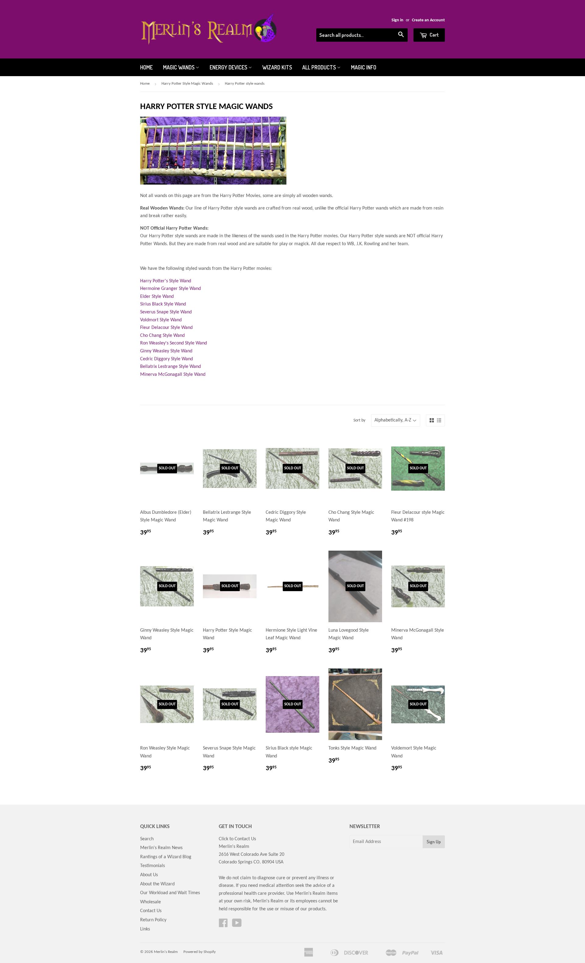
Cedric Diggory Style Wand (166, 359)
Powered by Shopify (199, 952)
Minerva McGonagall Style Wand (172, 374)
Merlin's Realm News (161, 847)
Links (145, 929)
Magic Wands (179, 67)
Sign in (397, 20)
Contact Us (150, 910)
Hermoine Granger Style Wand (170, 288)
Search (147, 839)
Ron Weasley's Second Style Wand (173, 343)
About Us (149, 875)
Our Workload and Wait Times (170, 893)
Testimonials (152, 865)
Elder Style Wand (157, 296)
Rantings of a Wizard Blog (165, 857)
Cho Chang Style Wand (162, 335)
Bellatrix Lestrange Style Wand (170, 366)
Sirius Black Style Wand (163, 304)
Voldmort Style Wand (161, 320)
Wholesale (150, 902)
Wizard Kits (277, 67)
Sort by (359, 420)
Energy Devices (229, 67)
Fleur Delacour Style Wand (166, 327)
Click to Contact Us (237, 839)
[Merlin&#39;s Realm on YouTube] (237, 925)
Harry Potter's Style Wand (165, 281)
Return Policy (153, 920)
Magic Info (363, 67)
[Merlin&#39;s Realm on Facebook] (223, 925)
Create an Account (428, 20)
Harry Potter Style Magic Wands (187, 84)
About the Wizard (157, 884)
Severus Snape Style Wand (166, 312)
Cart (434, 34)
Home (146, 67)
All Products (319, 67)
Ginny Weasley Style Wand (166, 351)
